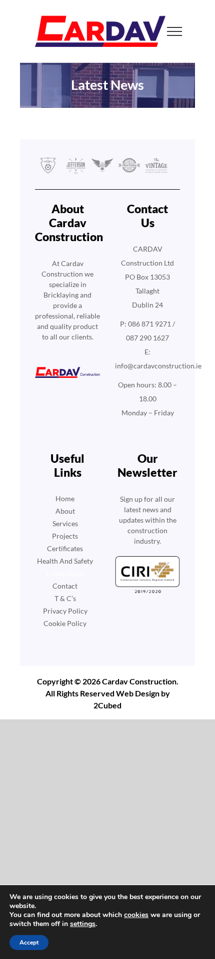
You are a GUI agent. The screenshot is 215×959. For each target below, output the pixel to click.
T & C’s (65, 598)
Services (65, 523)
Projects (65, 536)
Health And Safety (65, 561)
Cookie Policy (65, 623)
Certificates (65, 548)
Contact (65, 586)
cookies (136, 915)
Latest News (65, 573)
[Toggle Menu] (174, 31)
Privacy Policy (65, 611)
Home (65, 498)
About (65, 511)
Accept (29, 943)
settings (83, 924)
